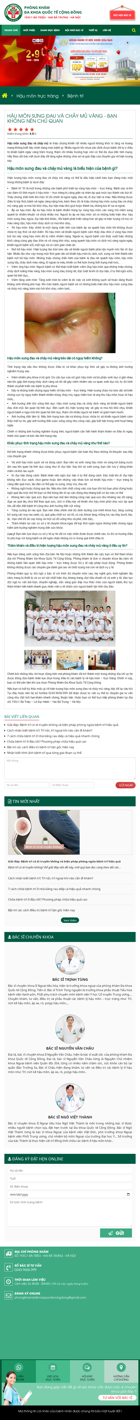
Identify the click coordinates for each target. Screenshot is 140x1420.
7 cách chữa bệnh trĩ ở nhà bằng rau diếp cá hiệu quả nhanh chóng (53, 736)
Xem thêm (70, 920)
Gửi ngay (125, 785)
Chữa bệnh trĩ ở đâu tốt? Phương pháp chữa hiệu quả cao (46, 741)
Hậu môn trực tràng (38, 95)
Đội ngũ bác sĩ (74, 30)
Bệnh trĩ (75, 95)
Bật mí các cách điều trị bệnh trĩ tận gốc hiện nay (40, 747)
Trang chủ (11, 30)
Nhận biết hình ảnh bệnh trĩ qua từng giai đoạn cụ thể (43, 753)
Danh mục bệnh (50, 30)
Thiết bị (93, 30)
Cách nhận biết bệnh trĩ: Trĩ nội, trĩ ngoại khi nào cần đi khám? (49, 730)
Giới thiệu (29, 30)
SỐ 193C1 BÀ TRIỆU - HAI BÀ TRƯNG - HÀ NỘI (45, 1256)
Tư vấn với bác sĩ (117, 1397)
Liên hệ (107, 30)
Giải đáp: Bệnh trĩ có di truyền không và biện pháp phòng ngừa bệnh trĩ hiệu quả (62, 725)
